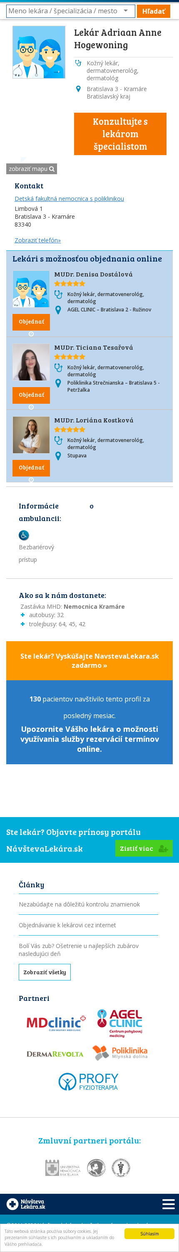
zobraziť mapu (29, 169)
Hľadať (153, 11)
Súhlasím (149, 1234)
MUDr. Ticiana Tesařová (93, 347)
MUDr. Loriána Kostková (94, 419)
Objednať (31, 321)
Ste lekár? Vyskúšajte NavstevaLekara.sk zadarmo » (89, 661)
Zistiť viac (137, 848)
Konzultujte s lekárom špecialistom (120, 133)
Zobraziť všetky (44, 972)
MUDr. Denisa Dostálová (93, 273)
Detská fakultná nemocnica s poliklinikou (69, 198)
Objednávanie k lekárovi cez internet (67, 925)
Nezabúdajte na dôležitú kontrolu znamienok (79, 904)
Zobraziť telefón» (38, 240)
